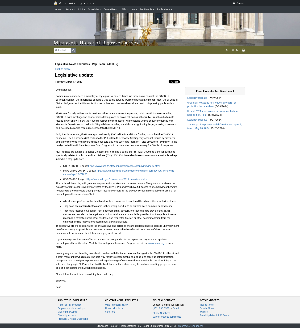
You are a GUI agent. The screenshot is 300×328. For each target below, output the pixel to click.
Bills (124, 9)
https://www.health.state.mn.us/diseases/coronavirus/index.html (124, 166)
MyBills (204, 311)
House (57, 9)
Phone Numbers (161, 313)
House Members (114, 308)
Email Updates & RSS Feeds (214, 315)
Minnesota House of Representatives (96, 42)
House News (207, 304)
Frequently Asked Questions (73, 318)
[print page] (243, 50)
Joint (80, 9)
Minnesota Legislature (77, 3)
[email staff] (238, 50)
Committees (110, 9)
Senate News (207, 308)
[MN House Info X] (227, 50)
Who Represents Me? (116, 304)
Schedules (93, 9)
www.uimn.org (156, 243)
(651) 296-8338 (161, 308)
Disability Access (67, 315)
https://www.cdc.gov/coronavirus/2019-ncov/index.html (116, 179)
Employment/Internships (71, 308)
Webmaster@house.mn (190, 326)
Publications (163, 9)
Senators (110, 311)
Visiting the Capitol (68, 311)
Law (133, 9)
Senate (69, 9)
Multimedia (146, 9)
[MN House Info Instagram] (232, 50)
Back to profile (62, 69)
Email (176, 308)
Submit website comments (167, 316)
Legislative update (197, 97)
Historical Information (69, 304)
